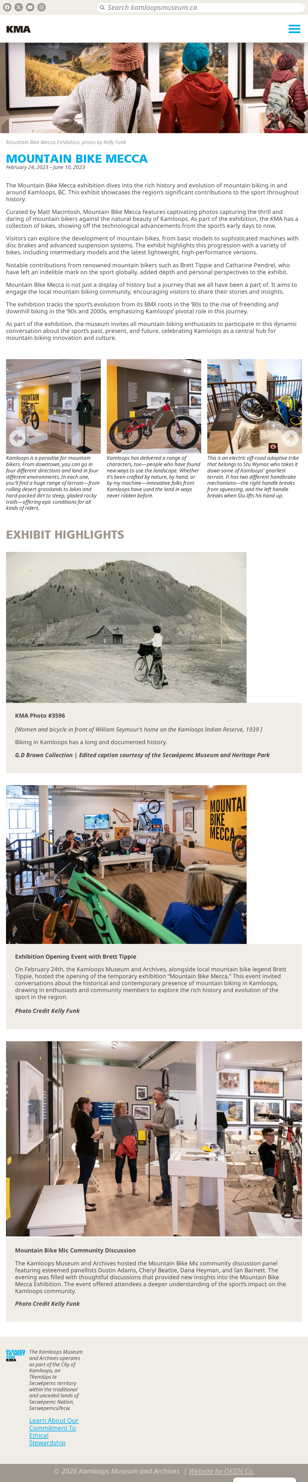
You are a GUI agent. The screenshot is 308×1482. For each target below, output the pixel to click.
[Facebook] (7, 7)
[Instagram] (41, 7)
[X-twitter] (18, 7)
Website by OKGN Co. (221, 1471)
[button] (17, 438)
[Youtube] (30, 7)
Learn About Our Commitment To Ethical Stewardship (54, 1431)
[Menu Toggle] (294, 28)
